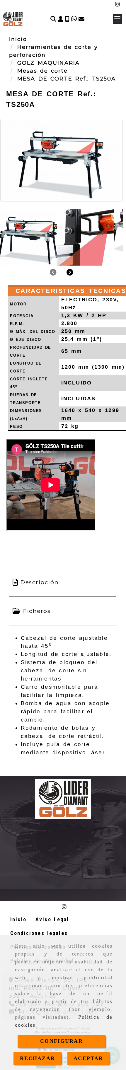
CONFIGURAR (61, 1041)
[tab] (63, 582)
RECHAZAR (37, 1058)
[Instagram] (117, 4)
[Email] (81, 19)
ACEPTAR (88, 1058)
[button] (60, 19)
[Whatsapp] (74, 19)
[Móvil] (67, 19)
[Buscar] (53, 19)
